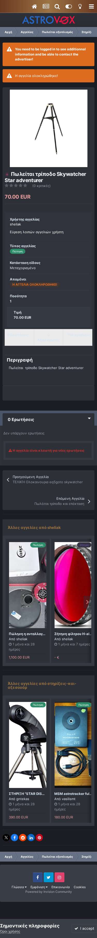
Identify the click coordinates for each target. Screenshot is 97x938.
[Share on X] (6, 837)
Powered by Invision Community (48, 892)
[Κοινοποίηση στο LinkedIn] (31, 837)
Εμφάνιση (38, 887)
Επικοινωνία (60, 887)
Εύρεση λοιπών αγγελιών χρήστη (37, 232)
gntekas (22, 799)
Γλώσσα (18, 887)
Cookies (80, 887)
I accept (86, 928)
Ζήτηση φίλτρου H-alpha (75, 634)
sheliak (15, 224)
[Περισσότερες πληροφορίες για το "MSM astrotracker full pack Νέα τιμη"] (73, 745)
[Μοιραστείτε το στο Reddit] (22, 837)
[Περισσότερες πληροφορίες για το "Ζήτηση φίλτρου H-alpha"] (73, 585)
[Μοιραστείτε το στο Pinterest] (39, 837)
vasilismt (69, 799)
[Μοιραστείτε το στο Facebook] (14, 837)
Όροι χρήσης (10, 931)
